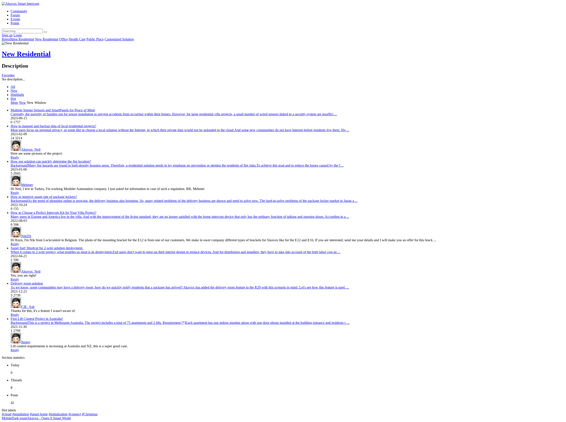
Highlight (17, 95)
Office (63, 39)
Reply (15, 157)
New (14, 91)
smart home (39, 414)
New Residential (46, 39)
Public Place (95, 39)
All (13, 87)
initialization (58, 414)
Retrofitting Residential (18, 39)
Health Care (77, 39)
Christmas (90, 414)
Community (19, 11)
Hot (13, 99)
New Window (36, 103)
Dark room (19, 418)
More (14, 103)
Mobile (7, 418)
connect (74, 414)
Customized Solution (119, 39)
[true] (45, 32)
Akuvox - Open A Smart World (49, 418)
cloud (6, 414)
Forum (15, 15)
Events (15, 19)
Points (15, 23)
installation (20, 414)
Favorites (8, 75)
